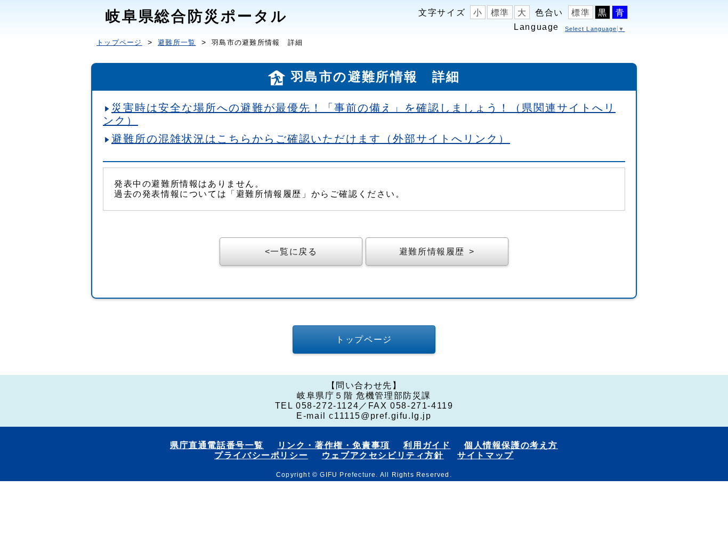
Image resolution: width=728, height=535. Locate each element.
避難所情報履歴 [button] (432, 251)
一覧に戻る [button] (293, 251)
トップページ (119, 42)
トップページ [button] (364, 339)
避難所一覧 (177, 42)
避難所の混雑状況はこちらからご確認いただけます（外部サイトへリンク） (310, 139)
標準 (500, 12)
